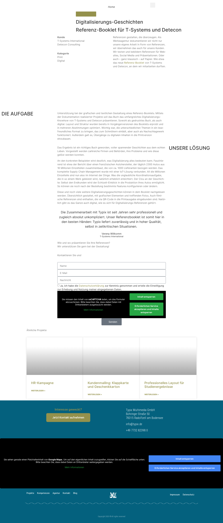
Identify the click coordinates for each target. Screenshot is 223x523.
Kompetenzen (43, 493)
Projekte (30, 493)
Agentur (56, 493)
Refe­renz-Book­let (134, 62)
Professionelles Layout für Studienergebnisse (164, 385)
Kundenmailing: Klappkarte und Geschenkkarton (108, 385)
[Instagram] (77, 429)
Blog (75, 493)
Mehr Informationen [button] (93, 309)
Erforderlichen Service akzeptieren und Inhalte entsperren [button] (146, 309)
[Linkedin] (59, 429)
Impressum (175, 494)
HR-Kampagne (42, 383)
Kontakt (66, 493)
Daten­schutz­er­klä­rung (91, 285)
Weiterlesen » (38, 390)
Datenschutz (188, 494)
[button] (152, 5)
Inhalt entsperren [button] (146, 296)
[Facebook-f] (68, 429)
